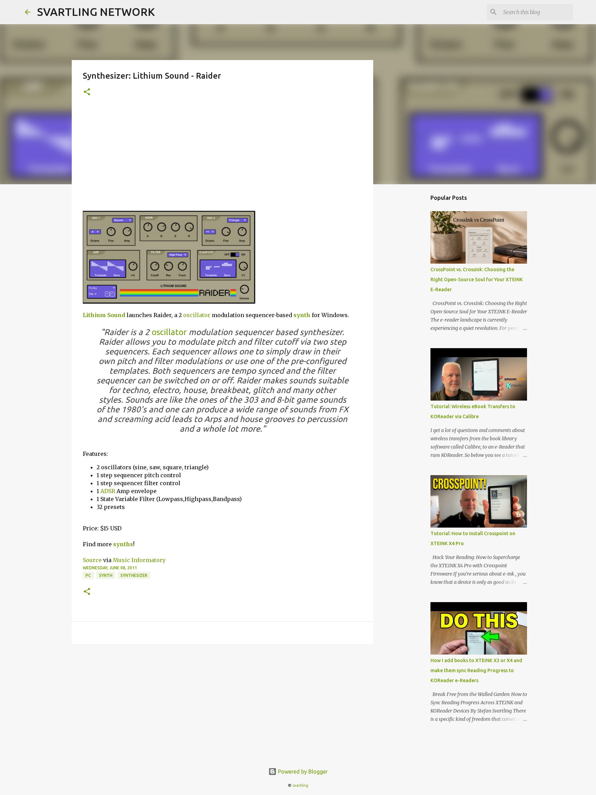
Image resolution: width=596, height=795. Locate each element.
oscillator (196, 315)
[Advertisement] (222, 159)
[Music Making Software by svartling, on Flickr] (169, 301)
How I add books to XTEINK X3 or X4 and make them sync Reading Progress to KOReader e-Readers (476, 670)
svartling (300, 785)
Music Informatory (139, 560)
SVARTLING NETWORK (96, 12)
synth (302, 315)
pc (88, 575)
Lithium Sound (104, 315)
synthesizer (133, 575)
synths (123, 544)
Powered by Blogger (302, 771)
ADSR (107, 491)
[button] (87, 92)
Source (92, 560)
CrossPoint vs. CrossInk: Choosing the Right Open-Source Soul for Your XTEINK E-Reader (476, 279)
